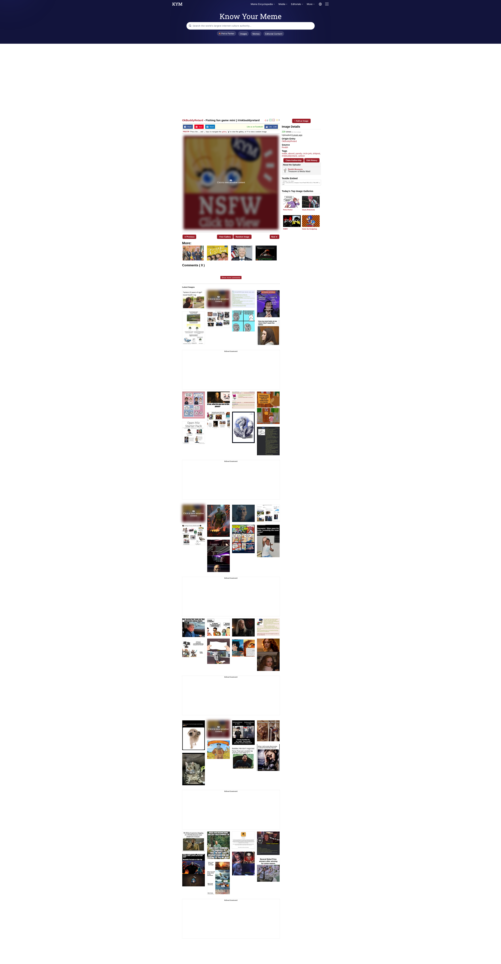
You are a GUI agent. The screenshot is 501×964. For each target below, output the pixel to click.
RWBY (285, 229)
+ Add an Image (301, 121)
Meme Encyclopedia (261, 4)
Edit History (311, 160)
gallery (224, 132)
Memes (256, 33)
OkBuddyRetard (192, 120)
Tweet (211, 127)
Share (189, 127)
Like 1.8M (272, 127)
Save (200, 127)
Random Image (242, 237)
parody (299, 153)
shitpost (316, 153)
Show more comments (231, 277)
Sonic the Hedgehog (309, 229)
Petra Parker (288, 210)
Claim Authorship (294, 160)
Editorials (296, 4)
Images (243, 33)
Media (282, 4)
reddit (284, 153)
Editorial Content (273, 33)
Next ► (274, 237)
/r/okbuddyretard (289, 156)
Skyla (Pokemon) (308, 210)
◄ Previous (189, 237)
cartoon (301, 156)
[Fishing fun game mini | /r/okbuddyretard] (231, 183)
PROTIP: (186, 132)
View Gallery (225, 237)
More (309, 4)
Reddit (285, 147)
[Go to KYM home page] (177, 5)
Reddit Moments (295, 169)
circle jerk (307, 153)
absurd (291, 153)
